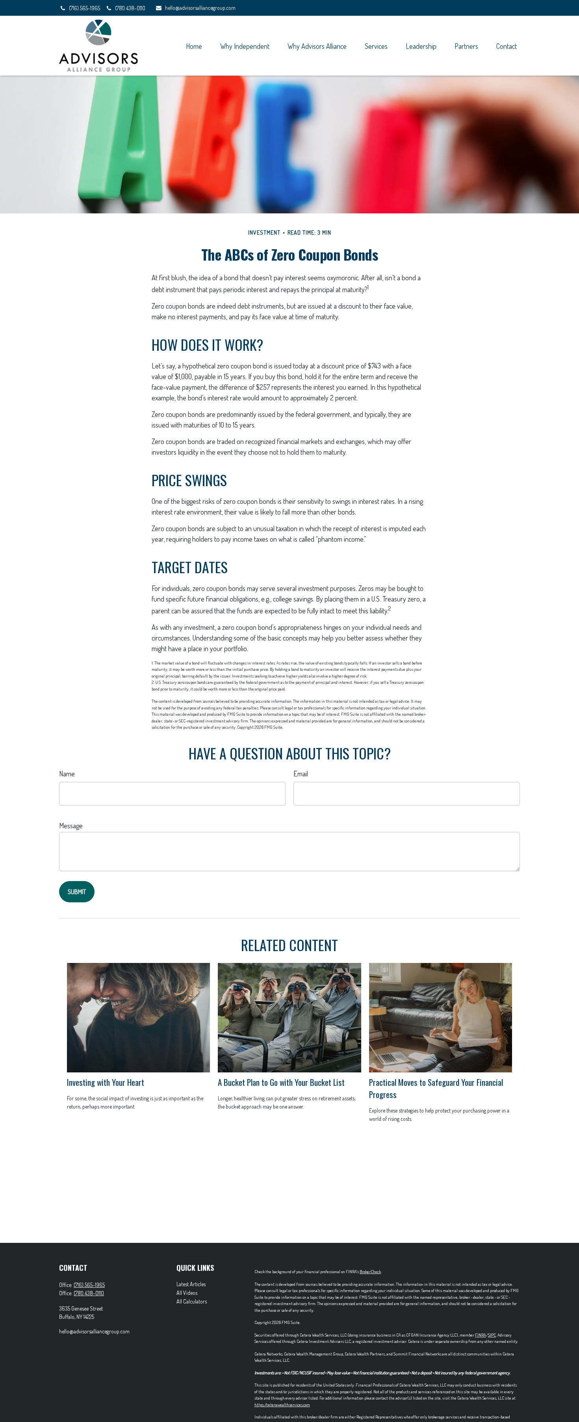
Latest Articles (191, 1284)
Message (71, 825)
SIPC (492, 1335)
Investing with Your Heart (105, 1082)
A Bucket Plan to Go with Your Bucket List (281, 1082)
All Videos (186, 1292)
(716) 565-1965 (85, 8)
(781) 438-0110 (130, 8)
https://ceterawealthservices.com (282, 1404)
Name (67, 773)
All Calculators (191, 1301)
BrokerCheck (370, 1271)
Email (300, 773)
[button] (193, 45)
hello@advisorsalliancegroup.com (200, 7)
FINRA (480, 1335)
